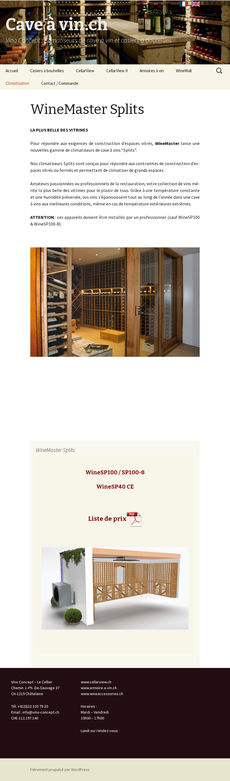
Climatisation (17, 83)
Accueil (12, 70)
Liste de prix (107, 518)
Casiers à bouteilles (47, 70)
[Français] (184, 3)
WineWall (184, 70)
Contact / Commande (59, 83)
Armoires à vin (152, 70)
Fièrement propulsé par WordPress (60, 769)
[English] (196, 3)
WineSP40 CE (115, 486)
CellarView (85, 70)
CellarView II (117, 70)
